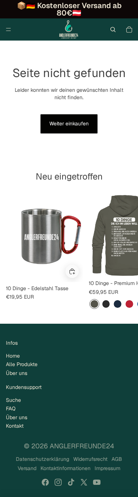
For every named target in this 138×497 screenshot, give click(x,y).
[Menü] (8, 29)
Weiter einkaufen (69, 123)
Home (13, 355)
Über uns (16, 373)
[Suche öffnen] (113, 29)
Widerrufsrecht (90, 459)
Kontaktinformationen (65, 468)
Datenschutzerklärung (42, 459)
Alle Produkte (22, 364)
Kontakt (15, 426)
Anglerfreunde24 (82, 446)
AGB (117, 459)
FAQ (10, 408)
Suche (13, 400)
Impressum (107, 468)
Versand (27, 468)
